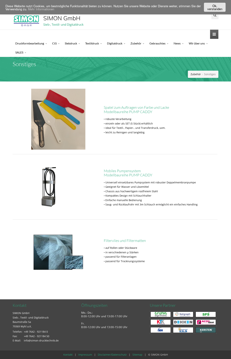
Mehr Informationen (41, 9)
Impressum (85, 354)
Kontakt (68, 354)
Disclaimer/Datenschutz (112, 354)
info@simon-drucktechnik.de (41, 340)
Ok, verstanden (214, 7)
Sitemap (137, 354)
